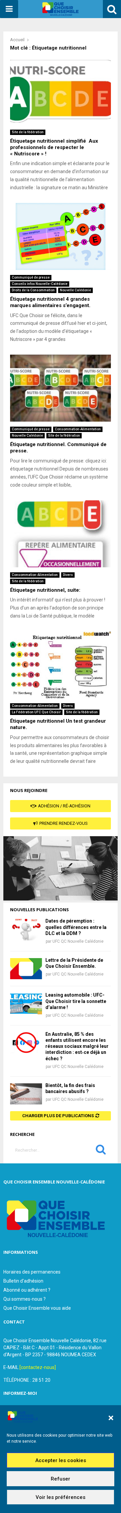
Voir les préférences (60, 1497)
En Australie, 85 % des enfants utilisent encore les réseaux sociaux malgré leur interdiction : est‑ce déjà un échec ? (77, 1046)
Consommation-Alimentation (78, 429)
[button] (111, 1418)
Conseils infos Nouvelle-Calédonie (40, 284)
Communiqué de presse (31, 277)
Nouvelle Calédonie (75, 290)
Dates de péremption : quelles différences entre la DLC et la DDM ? (76, 927)
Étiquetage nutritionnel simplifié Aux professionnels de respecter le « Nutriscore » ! (54, 147)
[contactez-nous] (37, 1367)
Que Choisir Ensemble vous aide (37, 1308)
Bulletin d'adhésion (23, 1281)
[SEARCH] (101, 1151)
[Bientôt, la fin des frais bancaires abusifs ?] (26, 1093)
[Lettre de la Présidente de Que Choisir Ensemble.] (26, 968)
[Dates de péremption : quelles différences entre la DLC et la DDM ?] (26, 929)
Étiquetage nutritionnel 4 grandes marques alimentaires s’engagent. (50, 302)
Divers (68, 575)
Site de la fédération (28, 132)
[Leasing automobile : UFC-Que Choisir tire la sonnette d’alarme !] (26, 1003)
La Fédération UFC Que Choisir (36, 712)
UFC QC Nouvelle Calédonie (78, 941)
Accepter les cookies (60, 1460)
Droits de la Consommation (33, 290)
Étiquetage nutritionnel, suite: (45, 590)
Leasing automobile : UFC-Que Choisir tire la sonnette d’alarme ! (75, 1001)
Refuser (60, 1479)
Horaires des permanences (32, 1272)
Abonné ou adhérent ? (26, 1290)
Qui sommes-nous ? (24, 1299)
